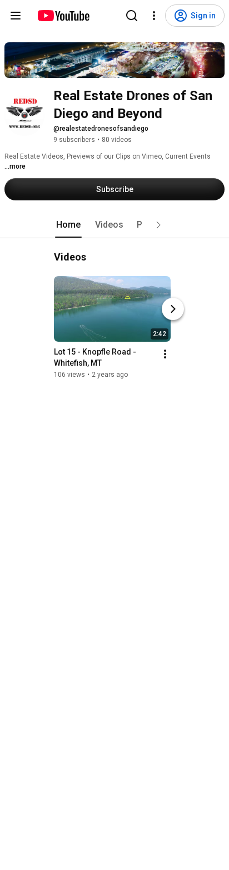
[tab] (68, 225)
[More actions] (165, 354)
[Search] (131, 15)
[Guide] (15, 15)
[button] (158, 225)
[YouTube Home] (63, 15)
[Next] (173, 309)
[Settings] (154, 15)
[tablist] (114, 225)
